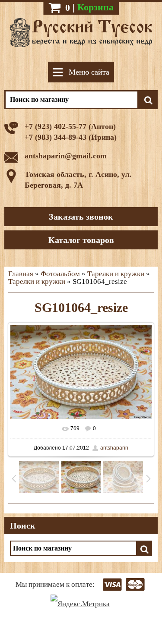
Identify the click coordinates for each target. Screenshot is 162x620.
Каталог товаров (81, 240)
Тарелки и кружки (115, 274)
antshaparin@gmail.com (66, 155)
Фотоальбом (60, 274)
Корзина (95, 7)
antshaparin (114, 448)
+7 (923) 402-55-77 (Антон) (70, 126)
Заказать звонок (81, 216)
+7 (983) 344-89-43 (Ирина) (71, 137)
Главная (20, 274)
